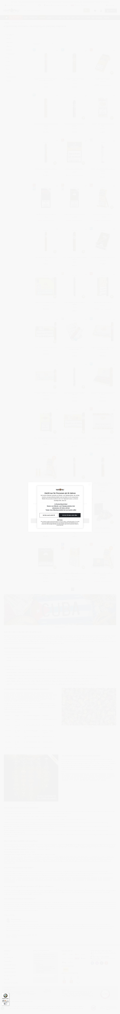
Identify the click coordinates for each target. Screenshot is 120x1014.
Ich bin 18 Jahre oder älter (69, 515)
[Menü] (8, 994)
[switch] (5, 1004)
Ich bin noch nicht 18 (49, 515)
